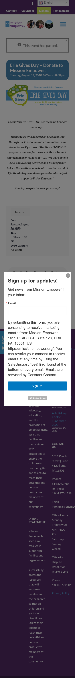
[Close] (68, 275)
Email (12, 303)
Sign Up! (37, 386)
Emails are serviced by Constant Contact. (35, 372)
